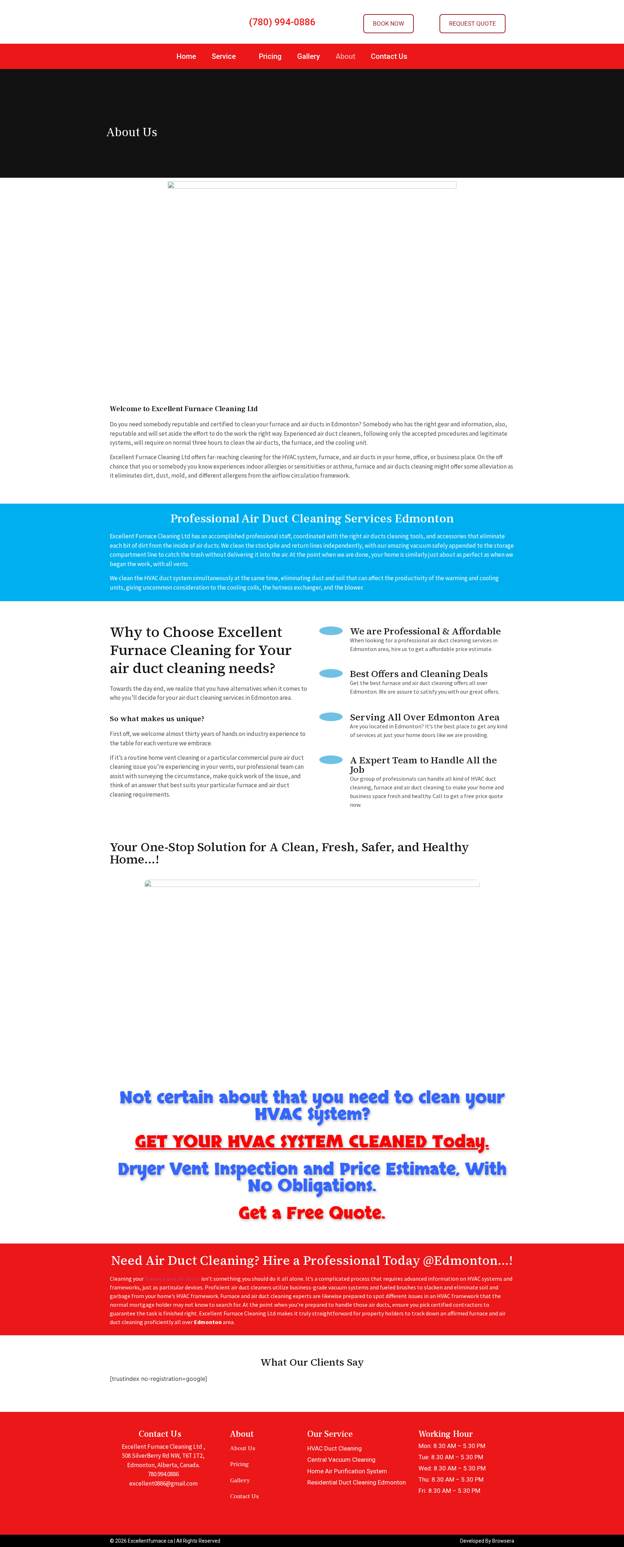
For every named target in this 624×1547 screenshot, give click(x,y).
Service (224, 56)
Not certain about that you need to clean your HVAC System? (312, 1106)
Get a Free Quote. (312, 1213)
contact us (244, 1496)
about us (242, 1448)
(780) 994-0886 (282, 22)
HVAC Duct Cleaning (334, 1448)
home (186, 56)
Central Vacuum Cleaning (341, 1459)
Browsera (503, 1541)
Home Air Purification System (347, 1471)
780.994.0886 (163, 1474)
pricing (239, 1464)
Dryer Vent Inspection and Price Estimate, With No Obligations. (312, 1177)
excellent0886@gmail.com (163, 1483)
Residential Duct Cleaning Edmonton (356, 1482)
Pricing (270, 56)
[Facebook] (151, 1500)
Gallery (308, 56)
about (345, 56)
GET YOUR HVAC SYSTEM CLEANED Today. (312, 1142)
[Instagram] (181, 1500)
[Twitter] (166, 1500)
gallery (240, 1480)
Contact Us (389, 56)
